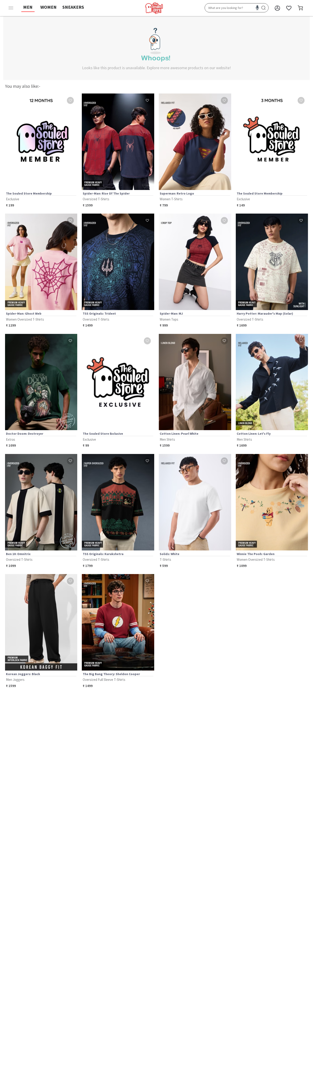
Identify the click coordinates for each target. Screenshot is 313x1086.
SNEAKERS (73, 7)
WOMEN (48, 7)
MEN (28, 7)
